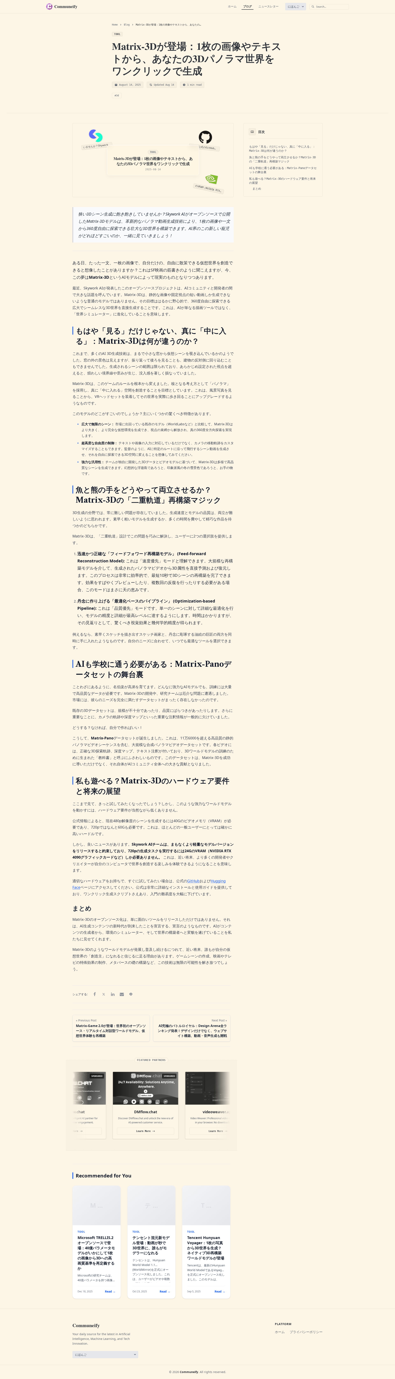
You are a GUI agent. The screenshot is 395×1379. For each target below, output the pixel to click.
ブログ (247, 6)
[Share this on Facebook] (94, 994)
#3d (117, 95)
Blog (127, 24)
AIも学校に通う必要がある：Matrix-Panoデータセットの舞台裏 (283, 170)
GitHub (193, 880)
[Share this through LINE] (131, 994)
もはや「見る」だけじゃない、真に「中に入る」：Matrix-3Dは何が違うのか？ (282, 148)
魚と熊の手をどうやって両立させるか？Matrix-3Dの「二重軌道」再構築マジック (282, 159)
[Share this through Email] (121, 994)
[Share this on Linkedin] (112, 994)
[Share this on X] (103, 994)
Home (115, 24)
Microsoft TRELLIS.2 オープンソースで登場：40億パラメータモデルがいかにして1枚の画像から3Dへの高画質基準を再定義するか (96, 1253)
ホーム (232, 6)
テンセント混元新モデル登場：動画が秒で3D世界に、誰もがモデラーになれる (151, 1245)
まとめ (256, 188)
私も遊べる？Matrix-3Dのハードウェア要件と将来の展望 (282, 180)
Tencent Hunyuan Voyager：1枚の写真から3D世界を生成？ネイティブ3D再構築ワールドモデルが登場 (205, 1247)
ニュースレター (268, 6)
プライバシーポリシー (306, 1332)
